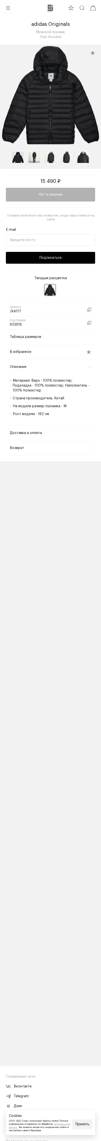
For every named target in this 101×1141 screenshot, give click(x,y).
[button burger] (8, 8)
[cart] (93, 7)
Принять (82, 1124)
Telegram (21, 1096)
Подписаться (50, 258)
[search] (82, 7)
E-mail (11, 229)
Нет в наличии (50, 194)
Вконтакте (23, 1086)
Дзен (18, 1106)
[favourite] (70, 7)
